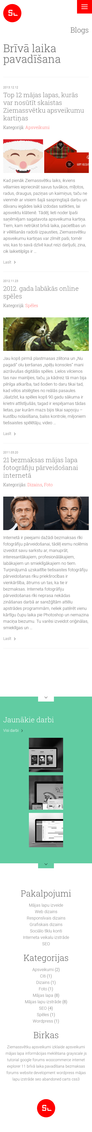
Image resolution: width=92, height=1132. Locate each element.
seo (38, 1079)
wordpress (65, 1072)
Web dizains (46, 911)
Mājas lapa (43, 995)
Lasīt (7, 262)
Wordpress (43, 1021)
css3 (76, 1079)
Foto (48, 484)
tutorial (13, 1060)
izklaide (58, 1047)
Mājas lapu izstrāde (43, 1001)
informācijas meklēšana (45, 1053)
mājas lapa (15, 1053)
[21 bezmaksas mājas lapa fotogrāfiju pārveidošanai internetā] (46, 513)
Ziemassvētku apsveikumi (29, 1047)
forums (39, 1060)
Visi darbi (11, 730)
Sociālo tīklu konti (46, 930)
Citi (43, 976)
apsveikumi (75, 1047)
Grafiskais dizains (46, 924)
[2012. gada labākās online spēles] (46, 334)
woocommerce (58, 1060)
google (25, 1060)
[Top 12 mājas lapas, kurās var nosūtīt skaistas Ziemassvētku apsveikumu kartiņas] (46, 156)
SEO (46, 943)
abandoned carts (56, 1079)
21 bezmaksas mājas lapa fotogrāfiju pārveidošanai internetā (40, 467)
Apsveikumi (37, 127)
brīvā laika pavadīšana (45, 1066)
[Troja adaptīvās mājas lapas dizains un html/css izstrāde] (46, 792)
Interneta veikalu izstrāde (46, 937)
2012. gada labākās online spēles (41, 292)
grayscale (75, 1053)
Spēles (31, 305)
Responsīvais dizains (46, 918)
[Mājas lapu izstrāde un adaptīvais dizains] (12, 12)
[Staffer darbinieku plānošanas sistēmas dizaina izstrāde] (46, 829)
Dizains (34, 484)
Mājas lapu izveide (46, 905)
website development (37, 1072)
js (85, 1053)
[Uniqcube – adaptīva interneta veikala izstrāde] (46, 754)
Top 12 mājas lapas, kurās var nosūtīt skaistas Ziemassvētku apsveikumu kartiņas (43, 106)
